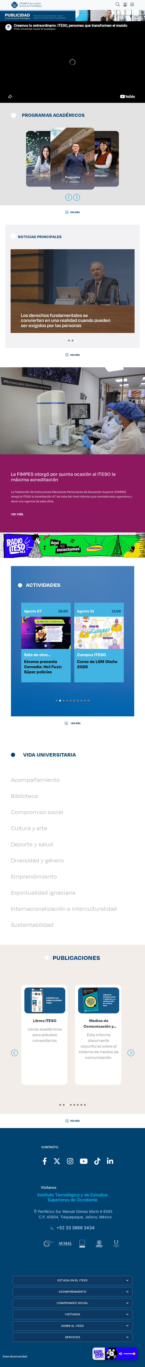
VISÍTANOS (72, 1314)
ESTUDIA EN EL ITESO (72, 1280)
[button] (69, 340)
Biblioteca (24, 796)
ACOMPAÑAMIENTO (72, 1291)
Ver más (17, 514)
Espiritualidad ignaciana (43, 892)
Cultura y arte (29, 828)
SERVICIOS (72, 1337)
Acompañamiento (35, 779)
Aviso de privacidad (15, 1356)
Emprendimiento (34, 876)
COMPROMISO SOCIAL (72, 1303)
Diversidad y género (37, 860)
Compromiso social (37, 812)
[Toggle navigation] (131, 4)
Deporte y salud (32, 844)
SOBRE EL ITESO (72, 1326)
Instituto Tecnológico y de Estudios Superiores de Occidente (72, 1197)
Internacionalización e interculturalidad (64, 908)
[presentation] (14, 1053)
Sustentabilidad (32, 924)
